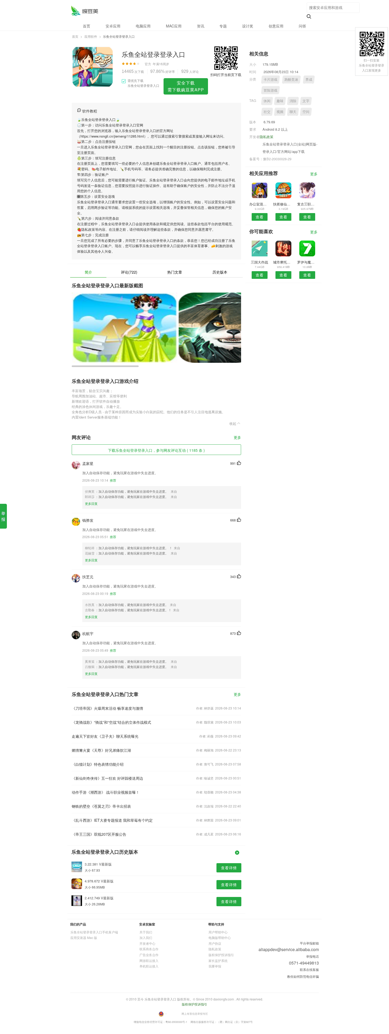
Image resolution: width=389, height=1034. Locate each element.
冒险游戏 (270, 90)
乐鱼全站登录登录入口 (84, 11)
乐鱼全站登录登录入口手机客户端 (94, 932)
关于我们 (145, 932)
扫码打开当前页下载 (225, 74)
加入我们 (145, 937)
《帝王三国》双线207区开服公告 (99, 834)
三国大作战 (259, 262)
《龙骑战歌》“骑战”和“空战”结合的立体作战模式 (111, 722)
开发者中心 (147, 943)
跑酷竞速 (291, 79)
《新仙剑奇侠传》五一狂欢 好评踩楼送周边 (107, 778)
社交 (267, 111)
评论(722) (129, 272)
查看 (260, 216)
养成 (308, 79)
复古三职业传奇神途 (307, 203)
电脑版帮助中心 (220, 937)
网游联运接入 (149, 960)
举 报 (3, 516)
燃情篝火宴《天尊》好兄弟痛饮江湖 (101, 750)
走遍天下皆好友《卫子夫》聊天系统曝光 (105, 736)
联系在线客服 (309, 969)
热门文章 (174, 272)
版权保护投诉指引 (221, 954)
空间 (305, 111)
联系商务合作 (149, 949)
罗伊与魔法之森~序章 (307, 262)
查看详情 (229, 867)
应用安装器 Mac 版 (83, 937)
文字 (305, 100)
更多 (237, 438)
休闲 (267, 100)
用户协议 (215, 943)
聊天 (293, 111)
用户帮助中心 (218, 932)
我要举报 (215, 966)
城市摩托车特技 (283, 262)
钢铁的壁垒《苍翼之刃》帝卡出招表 (101, 806)
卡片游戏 (270, 79)
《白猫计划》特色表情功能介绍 (98, 764)
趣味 (280, 100)
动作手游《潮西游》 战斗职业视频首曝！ (105, 792)
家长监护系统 (218, 960)
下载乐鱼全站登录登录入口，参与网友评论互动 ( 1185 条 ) (156, 450)
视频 (280, 111)
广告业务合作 (149, 954)
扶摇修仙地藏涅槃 (283, 203)
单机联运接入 (149, 966)
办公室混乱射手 (259, 203)
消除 (293, 100)
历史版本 (219, 272)
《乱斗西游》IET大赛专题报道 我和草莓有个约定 (112, 820)
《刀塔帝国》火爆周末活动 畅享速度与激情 (107, 708)
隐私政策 (266, 136)
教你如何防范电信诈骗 (303, 976)
